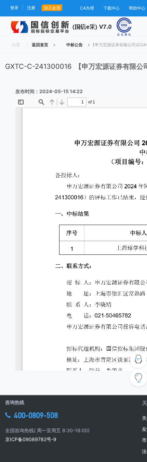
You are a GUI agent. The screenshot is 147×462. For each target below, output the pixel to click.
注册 (31, 7)
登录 (14, 7)
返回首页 (40, 44)
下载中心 (111, 8)
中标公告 (74, 44)
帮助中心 (137, 8)
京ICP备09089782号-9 (30, 439)
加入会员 (52, 7)
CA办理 (87, 8)
